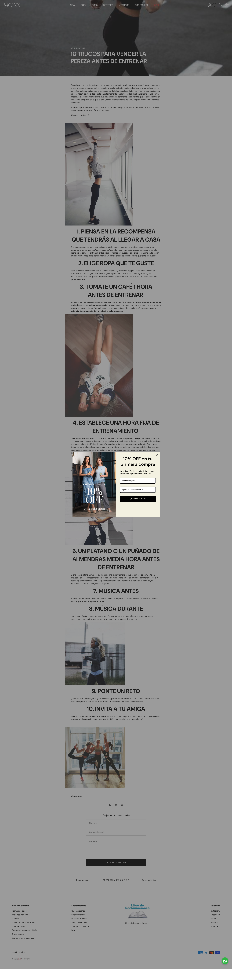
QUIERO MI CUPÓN (138, 498)
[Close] (157, 455)
